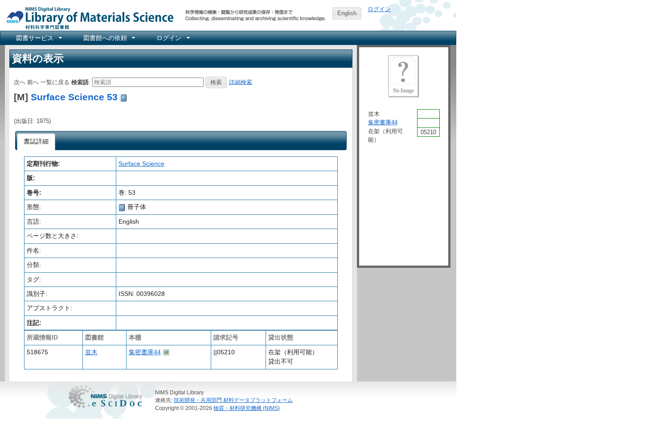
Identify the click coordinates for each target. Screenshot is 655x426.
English (346, 13)
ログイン (379, 9)
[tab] (36, 141)
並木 (91, 352)
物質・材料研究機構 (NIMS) (246, 408)
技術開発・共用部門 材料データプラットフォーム (233, 400)
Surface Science (141, 163)
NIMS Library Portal (87, 17)
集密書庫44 (145, 352)
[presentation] (36, 142)
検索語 (80, 81)
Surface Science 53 (74, 97)
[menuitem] (38, 38)
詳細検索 (240, 81)
